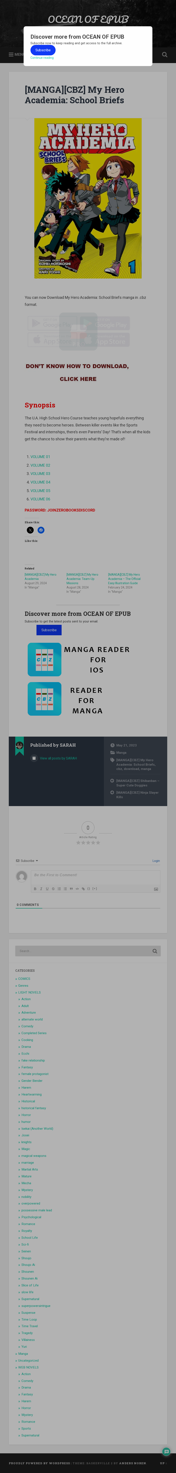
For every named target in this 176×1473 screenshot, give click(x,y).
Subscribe (43, 50)
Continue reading (42, 57)
